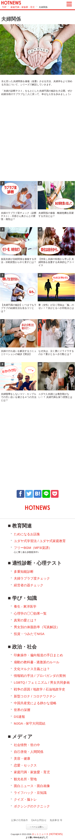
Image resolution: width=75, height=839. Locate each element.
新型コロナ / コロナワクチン (35, 696)
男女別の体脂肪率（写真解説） (37, 627)
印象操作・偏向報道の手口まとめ (38, 655)
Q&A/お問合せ (38, 820)
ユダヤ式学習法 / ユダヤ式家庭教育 (40, 541)
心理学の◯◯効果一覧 (30, 613)
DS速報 (19, 717)
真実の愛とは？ (25, 620)
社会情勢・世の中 (27, 745)
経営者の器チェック (28, 585)
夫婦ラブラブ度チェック (32, 578)
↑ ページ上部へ (37, 827)
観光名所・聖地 (25, 779)
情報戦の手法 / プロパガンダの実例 (40, 676)
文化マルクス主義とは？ (32, 669)
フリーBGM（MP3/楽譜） (33, 549)
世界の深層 (22, 710)
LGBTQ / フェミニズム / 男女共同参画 (42, 682)
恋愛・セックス (25, 765)
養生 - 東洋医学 (25, 606)
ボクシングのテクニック (32, 806)
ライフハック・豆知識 (30, 793)
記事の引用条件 (19, 820)
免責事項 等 (56, 820)
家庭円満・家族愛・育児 (23, 7)
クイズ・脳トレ (25, 799)
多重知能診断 (23, 571)
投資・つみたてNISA (29, 634)
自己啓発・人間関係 (28, 752)
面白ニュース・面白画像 (32, 786)
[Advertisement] (37, 139)
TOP (4, 7)
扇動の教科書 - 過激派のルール (36, 662)
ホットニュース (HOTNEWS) (47, 834)
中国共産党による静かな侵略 (35, 703)
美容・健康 (22, 758)
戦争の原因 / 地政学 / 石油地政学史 (39, 689)
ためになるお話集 (27, 534)
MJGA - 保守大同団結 (29, 723)
